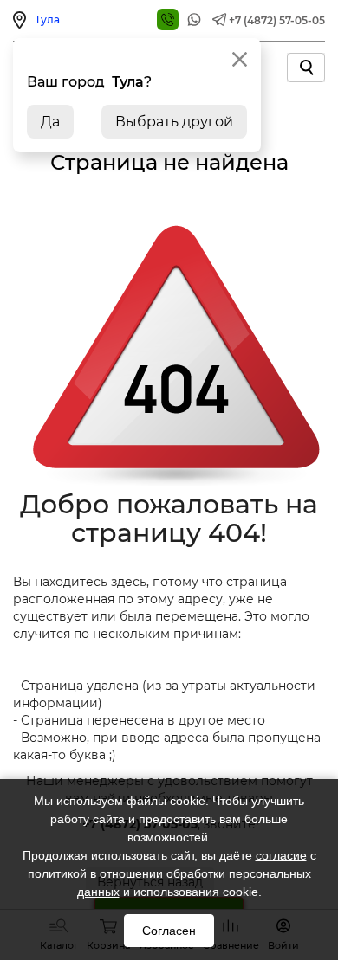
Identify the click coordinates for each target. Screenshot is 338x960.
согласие (281, 855)
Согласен (169, 930)
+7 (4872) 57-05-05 (277, 20)
